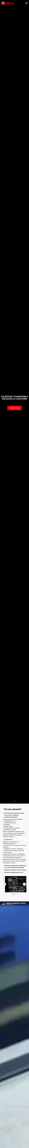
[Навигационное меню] (26, 3)
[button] (14, 408)
